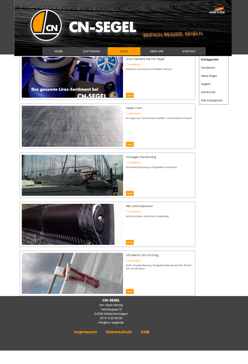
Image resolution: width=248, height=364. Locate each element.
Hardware (135, 64)
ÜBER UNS (156, 51)
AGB (145, 332)
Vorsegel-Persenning (141, 157)
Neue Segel (209, 76)
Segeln (206, 84)
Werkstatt (208, 92)
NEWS (124, 51)
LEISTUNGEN (91, 51)
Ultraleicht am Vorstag (142, 255)
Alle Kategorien (212, 100)
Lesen (130, 95)
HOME (58, 51)
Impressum (85, 332)
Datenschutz (119, 332)
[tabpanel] (108, 318)
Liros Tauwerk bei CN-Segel (145, 59)
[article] (107, 77)
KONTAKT (189, 51)
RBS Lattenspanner (139, 206)
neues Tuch (134, 108)
